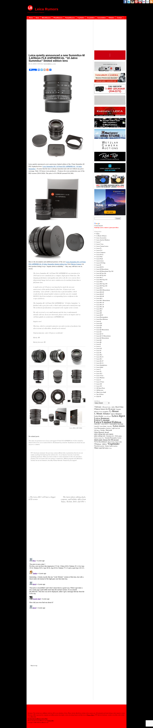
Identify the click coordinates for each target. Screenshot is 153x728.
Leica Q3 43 (99, 334)
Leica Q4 (98, 340)
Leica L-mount (102, 420)
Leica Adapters (116, 414)
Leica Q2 (98, 327)
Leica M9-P (99, 315)
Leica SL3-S (99, 363)
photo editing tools (99, 436)
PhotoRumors (57, 18)
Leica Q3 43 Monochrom (103, 336)
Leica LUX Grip (100, 263)
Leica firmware (101, 418)
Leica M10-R (100, 296)
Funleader (118, 409)
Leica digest (118, 416)
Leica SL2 (99, 355)
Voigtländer (113, 444)
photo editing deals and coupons (103, 434)
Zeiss (110, 448)
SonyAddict (91, 18)
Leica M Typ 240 (101, 273)
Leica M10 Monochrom (103, 290)
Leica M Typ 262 (101, 275)
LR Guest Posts (100, 388)
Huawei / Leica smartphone (101, 411)
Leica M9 (99, 313)
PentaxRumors (70, 18)
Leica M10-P (100, 294)
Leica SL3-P (99, 361)
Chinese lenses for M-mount (104, 409)
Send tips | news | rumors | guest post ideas (106, 227)
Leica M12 (99, 309)
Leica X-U (99, 386)
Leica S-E (99, 348)
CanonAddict (101, 18)
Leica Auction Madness (103, 240)
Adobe (113, 407)
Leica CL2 (99, 250)
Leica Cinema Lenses (102, 246)
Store (37, 18)
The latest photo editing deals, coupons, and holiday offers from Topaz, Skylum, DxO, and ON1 (73, 499)
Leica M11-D (100, 302)
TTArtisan (97, 444)
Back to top (34, 665)
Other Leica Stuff (101, 392)
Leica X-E (99, 384)
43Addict (111, 18)
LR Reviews (99, 390)
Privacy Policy (90, 715)
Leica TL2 (99, 373)
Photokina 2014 (110, 436)
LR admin (33, 64)
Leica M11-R (100, 307)
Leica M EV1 (100, 267)
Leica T (98, 369)
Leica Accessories (101, 238)
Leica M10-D (100, 292)
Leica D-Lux (99, 254)
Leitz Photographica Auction (102, 428)
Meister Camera (76, 264)
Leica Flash (99, 259)
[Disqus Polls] (57, 531)
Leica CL (99, 248)
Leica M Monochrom (102, 269)
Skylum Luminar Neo (99, 438)
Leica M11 (99, 298)
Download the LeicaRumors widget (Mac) (38, 718)
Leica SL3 (99, 359)
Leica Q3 (98, 332)
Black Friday (119, 407)
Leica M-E (99, 282)
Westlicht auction (99, 446)
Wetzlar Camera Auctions (111, 446)
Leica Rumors (46, 9)
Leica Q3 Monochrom (102, 338)
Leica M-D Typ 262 (101, 279)
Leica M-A (99, 277)
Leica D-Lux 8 (107, 416)
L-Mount (114, 411)
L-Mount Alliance (101, 236)
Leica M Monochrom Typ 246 (104, 271)
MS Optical (97, 430)
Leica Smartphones (101, 365)
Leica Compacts (100, 252)
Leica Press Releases (102, 319)
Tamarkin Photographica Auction (113, 438)
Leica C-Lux (99, 244)
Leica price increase (116, 424)
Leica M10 (99, 288)
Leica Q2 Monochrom (102, 330)
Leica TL (98, 371)
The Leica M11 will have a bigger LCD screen (42, 498)
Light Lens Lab (116, 428)
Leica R (98, 344)
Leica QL (99, 342)
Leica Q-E (99, 323)
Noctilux (102, 430)
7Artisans (97, 407)
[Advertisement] (57, 37)
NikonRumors (46, 18)
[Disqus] (57, 583)
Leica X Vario (100, 382)
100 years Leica (106, 407)
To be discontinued (100, 442)
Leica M (98, 265)
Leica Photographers (102, 317)
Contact (119, 18)
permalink (64, 442)
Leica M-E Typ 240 (101, 284)
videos (104, 444)
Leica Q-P (99, 325)
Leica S (98, 346)
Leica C (98, 242)
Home (31, 18)
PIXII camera (118, 436)
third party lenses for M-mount (106, 440)
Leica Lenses (46, 441)
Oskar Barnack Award (101, 432)
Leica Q (98, 321)
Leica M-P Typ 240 (101, 286)
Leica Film (99, 257)
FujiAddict (81, 18)
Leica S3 (98, 350)
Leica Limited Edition (46, 442)
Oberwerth (109, 430)
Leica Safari (103, 426)
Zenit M (98, 396)
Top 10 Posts (100, 394)
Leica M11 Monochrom (103, 300)
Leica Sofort (99, 367)
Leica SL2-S (99, 357)
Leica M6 (99, 311)
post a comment (35, 444)
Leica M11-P (100, 305)
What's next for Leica (101, 448)
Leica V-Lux (99, 375)
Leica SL (98, 353)
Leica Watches (100, 378)
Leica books (98, 416)
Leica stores (119, 426)
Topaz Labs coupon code (115, 442)
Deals (98, 234)
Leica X (98, 380)
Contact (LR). (50, 720)
